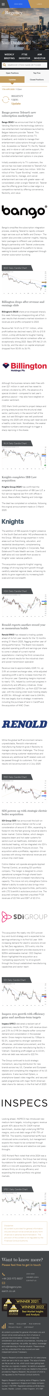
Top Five (36, 73)
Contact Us (31, 1280)
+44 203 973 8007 (12, 1278)
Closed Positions (37, 79)
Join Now (18, 4)
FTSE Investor (24, 56)
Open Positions (12, 73)
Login (39, 4)
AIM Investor (39, 56)
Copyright (29, 1327)
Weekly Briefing (9, 56)
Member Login (32, 1277)
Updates (12, 79)
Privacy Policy (14, 1327)
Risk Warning (35, 1324)
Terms (11, 1324)
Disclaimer (21, 1324)
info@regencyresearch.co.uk (11, 1289)
